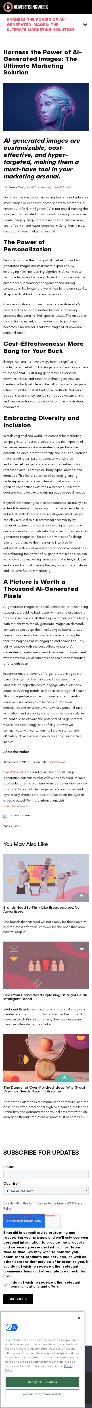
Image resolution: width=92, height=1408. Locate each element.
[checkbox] (46, 1283)
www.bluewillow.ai (15, 806)
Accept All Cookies (42, 1382)
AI (12, 826)
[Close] (79, 1318)
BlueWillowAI (61, 187)
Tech (18, 826)
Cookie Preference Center (42, 1394)
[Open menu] (85, 7)
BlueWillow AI (13, 772)
